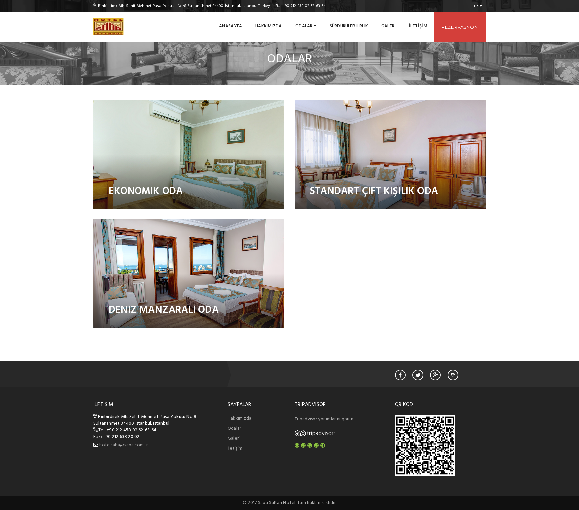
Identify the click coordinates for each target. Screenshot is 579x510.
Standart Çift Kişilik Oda (374, 191)
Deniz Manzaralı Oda (164, 310)
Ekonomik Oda (146, 191)
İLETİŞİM (418, 26)
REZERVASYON (459, 27)
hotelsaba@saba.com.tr (123, 445)
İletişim (235, 448)
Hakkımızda (268, 26)
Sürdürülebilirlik (349, 26)
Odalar (304, 26)
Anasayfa (230, 26)
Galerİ (388, 26)
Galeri (234, 438)
